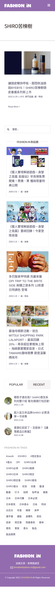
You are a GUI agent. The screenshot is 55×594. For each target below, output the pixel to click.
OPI (18, 462)
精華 (28, 510)
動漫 (41, 486)
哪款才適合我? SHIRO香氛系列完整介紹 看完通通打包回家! (32, 399)
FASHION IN (26, 577)
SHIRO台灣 (30, 462)
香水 (25, 528)
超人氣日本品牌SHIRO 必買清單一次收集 (31, 414)
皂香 (19, 510)
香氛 (8, 528)
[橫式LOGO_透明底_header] (27, 554)
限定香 (18, 522)
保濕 (24, 486)
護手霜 (9, 516)
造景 (8, 522)
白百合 (9, 510)
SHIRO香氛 (30, 480)
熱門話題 (29, 96)
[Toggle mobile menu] (49, 5)
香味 (41, 522)
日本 (8, 498)
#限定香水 (36, 456)
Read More (13, 106)
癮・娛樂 (24, 192)
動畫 (8, 492)
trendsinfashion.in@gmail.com (29, 567)
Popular (16, 384)
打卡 (17, 492)
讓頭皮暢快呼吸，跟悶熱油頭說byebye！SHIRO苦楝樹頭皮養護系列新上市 (27, 88)
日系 (35, 504)
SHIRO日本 (12, 474)
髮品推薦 (10, 534)
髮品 (34, 528)
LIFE (22, 96)
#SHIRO (22, 456)
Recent (39, 384)
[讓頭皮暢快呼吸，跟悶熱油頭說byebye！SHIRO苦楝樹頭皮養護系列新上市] (27, 63)
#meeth (10, 456)
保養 (33, 486)
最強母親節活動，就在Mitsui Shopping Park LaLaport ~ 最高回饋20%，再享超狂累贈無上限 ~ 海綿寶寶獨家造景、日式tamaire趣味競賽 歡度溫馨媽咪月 (27, 344)
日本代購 (19, 498)
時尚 (43, 504)
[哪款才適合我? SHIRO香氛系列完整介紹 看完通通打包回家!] (8, 399)
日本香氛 (10, 504)
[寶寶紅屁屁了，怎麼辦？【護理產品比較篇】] (8, 429)
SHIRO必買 (12, 468)
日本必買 (32, 498)
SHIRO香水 (12, 486)
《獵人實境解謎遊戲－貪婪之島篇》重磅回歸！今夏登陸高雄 (26, 231)
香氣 (17, 528)
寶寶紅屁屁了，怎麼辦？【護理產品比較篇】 (31, 429)
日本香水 (24, 504)
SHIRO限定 (28, 474)
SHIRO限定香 (13, 480)
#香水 (9, 462)
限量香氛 (30, 522)
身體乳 (29, 516)
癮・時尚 (38, 96)
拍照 (25, 492)
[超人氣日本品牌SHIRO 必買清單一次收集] (8, 414)
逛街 (39, 516)
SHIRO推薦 (28, 468)
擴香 (45, 492)
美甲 (36, 510)
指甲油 (35, 492)
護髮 (19, 516)
